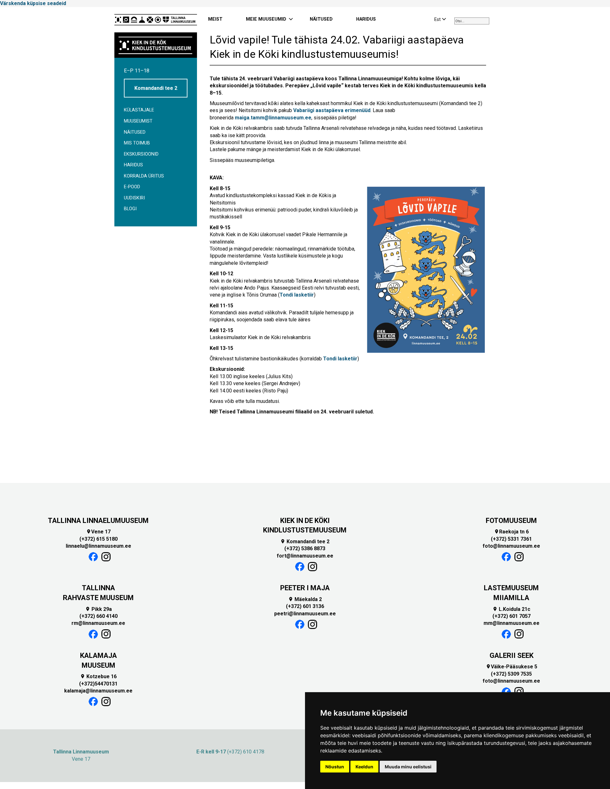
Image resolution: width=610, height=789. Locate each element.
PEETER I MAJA (305, 588)
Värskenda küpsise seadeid (33, 3)
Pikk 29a (98, 609)
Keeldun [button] (364, 766)
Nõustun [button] (334, 766)
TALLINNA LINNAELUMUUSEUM (98, 521)
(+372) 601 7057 (511, 616)
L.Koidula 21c (511, 609)
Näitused (135, 132)
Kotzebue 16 (98, 676)
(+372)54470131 (98, 684)
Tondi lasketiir (297, 295)
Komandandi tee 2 (155, 88)
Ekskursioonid (141, 154)
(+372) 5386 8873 (304, 548)
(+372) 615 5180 (98, 539)
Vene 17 (98, 532)
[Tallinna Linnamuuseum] (155, 19)
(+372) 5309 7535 (511, 674)
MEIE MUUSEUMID (266, 19)
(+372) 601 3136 (305, 606)
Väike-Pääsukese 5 (511, 667)
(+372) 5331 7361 (511, 539)
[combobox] (471, 20)
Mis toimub (137, 143)
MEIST (215, 19)
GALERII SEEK (511, 655)
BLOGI (130, 208)
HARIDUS (366, 19)
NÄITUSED (321, 19)
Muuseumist (138, 121)
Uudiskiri (134, 198)
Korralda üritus (144, 176)
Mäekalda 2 (305, 599)
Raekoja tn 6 (511, 532)
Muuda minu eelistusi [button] (408, 766)
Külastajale (139, 110)
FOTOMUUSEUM (511, 521)
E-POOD (132, 187)
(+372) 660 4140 (98, 616)
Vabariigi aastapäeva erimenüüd (331, 110)
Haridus (133, 165)
